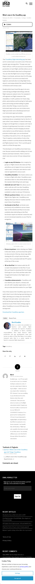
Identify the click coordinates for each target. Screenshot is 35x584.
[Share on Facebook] (5, 356)
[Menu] (29, 3)
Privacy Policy (7, 540)
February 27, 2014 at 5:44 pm (10, 453)
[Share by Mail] (24, 356)
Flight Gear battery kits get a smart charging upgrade (16, 527)
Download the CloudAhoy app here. (13, 312)
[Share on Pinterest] (10, 356)
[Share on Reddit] (19, 356)
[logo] (14, 3)
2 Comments (17, 18)
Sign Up (17, 496)
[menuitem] (25, 3)
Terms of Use (7, 537)
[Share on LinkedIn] (14, 356)
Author (5, 318)
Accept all (17, 578)
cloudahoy (9, 346)
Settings (17, 573)
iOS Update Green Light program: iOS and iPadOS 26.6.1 (17, 523)
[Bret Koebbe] (7, 329)
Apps (24, 18)
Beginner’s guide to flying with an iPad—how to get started (17, 530)
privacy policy (24, 566)
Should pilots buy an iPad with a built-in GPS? (14, 515)
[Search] (25, 3)
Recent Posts (12, 318)
